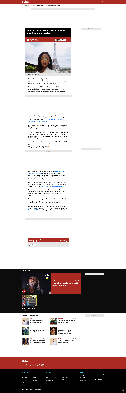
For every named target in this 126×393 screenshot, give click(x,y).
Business (24, 382)
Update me (32, 244)
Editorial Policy (65, 375)
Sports (71, 2)
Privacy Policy (49, 382)
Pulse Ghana (82, 377)
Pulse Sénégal (97, 379)
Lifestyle (66, 2)
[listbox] (63, 303)
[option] (29, 303)
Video (54, 280)
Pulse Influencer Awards (65, 378)
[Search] (102, 2)
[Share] (68, 40)
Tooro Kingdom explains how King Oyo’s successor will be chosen (37, 342)
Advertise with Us (50, 377)
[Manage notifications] (123, 390)
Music (32, 5)
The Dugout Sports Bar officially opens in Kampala (66, 321)
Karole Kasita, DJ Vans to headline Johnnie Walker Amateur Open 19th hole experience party (64, 332)
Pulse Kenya (82, 380)
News (52, 2)
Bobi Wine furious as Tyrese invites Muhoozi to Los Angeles (38, 330)
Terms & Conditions (50, 380)
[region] (63, 303)
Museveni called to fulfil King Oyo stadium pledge (37, 321)
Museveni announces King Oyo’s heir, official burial (66, 341)
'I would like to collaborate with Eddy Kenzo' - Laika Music (65, 284)
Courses (35, 375)
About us (48, 375)
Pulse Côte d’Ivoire (96, 375)
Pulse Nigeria (82, 375)
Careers (77, 2)
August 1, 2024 (43, 147)
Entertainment (59, 2)
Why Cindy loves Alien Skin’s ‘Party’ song (29, 309)
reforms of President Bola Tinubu (52, 186)
